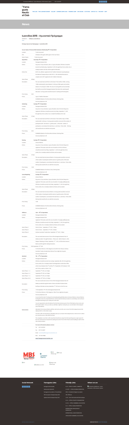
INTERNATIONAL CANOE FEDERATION (74, 413)
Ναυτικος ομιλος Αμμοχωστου (28, 422)
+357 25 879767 (57, 1)
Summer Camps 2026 (62, 11)
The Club (34, 11)
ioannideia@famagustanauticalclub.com (48, 332)
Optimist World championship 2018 (51, 397)
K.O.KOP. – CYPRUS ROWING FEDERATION (75, 389)
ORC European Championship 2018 (52, 394)
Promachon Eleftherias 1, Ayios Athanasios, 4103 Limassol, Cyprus (37, 1)
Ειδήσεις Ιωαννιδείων (34, 38)
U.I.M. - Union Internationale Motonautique (75, 397)
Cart (105, 11)
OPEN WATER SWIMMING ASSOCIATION (74, 415)
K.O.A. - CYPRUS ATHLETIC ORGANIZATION (75, 400)
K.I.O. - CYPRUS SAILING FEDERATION (74, 405)
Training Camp (72, 11)
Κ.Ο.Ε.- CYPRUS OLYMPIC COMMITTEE (74, 386)
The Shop (100, 11)
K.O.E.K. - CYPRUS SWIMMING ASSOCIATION (75, 403)
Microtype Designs (102, 422)
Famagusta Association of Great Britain (52, 392)
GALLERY (53, 11)
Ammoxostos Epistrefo (49, 389)
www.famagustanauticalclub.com (44, 338)
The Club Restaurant (44, 11)
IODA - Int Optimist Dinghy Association (74, 392)
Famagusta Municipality (49, 386)
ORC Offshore (69, 394)
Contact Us (94, 11)
